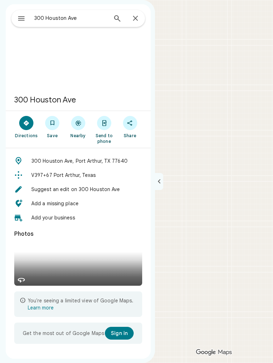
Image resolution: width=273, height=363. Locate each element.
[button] (78, 161)
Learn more (41, 308)
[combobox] (70, 18)
